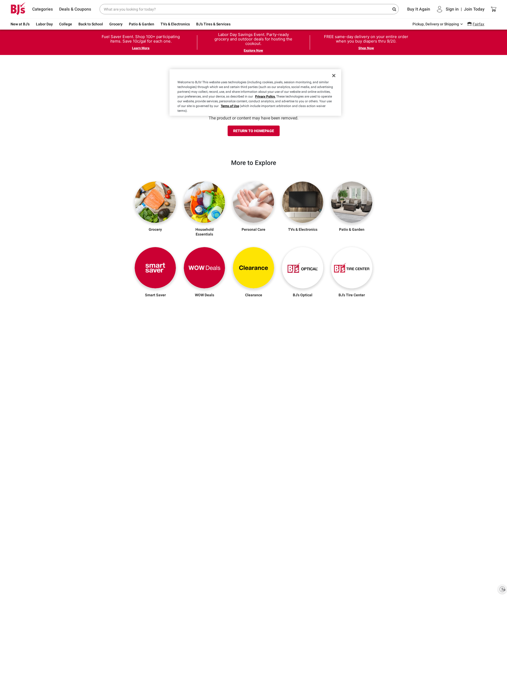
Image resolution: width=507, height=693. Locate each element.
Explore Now (253, 50)
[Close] (334, 75)
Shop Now (366, 48)
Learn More (140, 48)
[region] (255, 92)
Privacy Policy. (265, 96)
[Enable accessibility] (502, 589)
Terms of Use (230, 106)
